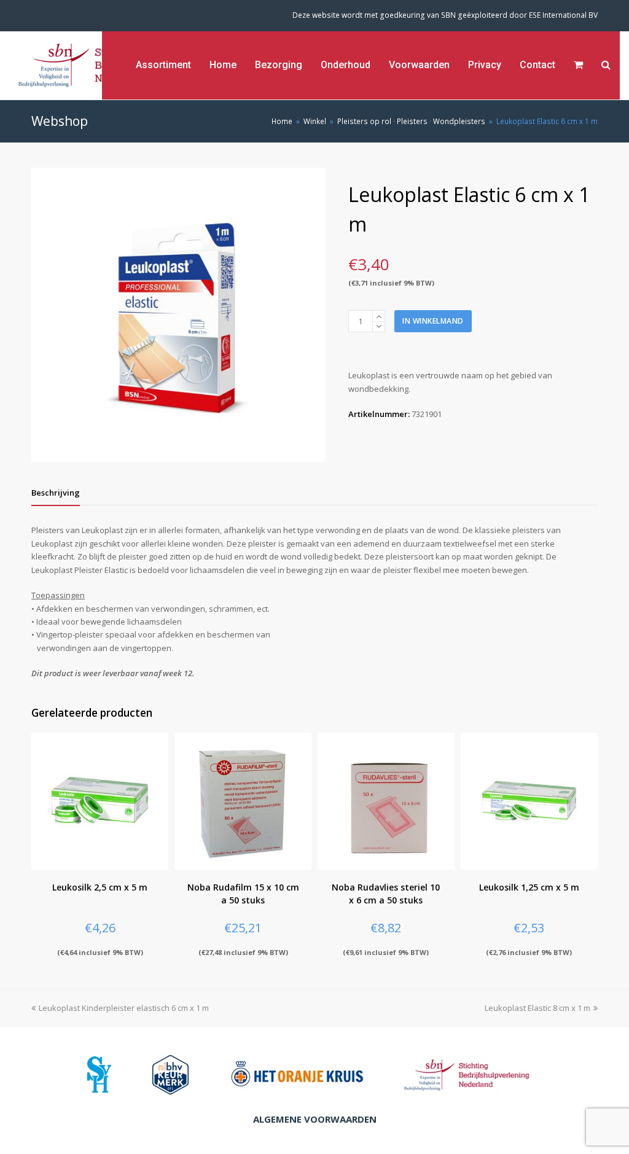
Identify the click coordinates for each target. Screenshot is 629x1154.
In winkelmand (433, 321)
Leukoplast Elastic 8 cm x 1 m (537, 1007)
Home (282, 121)
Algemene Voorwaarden (315, 1119)
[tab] (55, 492)
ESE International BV (563, 15)
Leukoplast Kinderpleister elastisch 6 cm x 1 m (124, 1007)
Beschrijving (55, 492)
